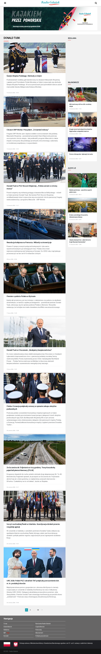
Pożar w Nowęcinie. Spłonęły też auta (81, 154)
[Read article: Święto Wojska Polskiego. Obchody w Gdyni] (34, 60)
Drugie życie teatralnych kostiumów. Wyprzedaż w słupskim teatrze (80, 130)
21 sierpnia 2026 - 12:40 (75, 244)
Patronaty (39, 630)
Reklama (6, 630)
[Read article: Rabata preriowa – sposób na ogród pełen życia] (82, 181)
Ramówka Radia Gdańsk (43, 623)
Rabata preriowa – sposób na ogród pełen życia (80, 191)
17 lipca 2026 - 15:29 (12, 313)
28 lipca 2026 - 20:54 (12, 259)
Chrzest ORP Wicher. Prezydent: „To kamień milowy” (28, 129)
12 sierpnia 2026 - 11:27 (13, 205)
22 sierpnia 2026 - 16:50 (75, 133)
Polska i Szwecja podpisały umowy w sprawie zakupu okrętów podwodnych (31, 407)
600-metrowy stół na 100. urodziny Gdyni (80, 105)
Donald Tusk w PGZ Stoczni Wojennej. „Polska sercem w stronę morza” (32, 187)
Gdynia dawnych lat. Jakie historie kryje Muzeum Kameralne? (80, 241)
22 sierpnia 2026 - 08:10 (75, 194)
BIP (5, 633)
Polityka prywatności (42, 636)
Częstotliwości (40, 626)
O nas (5, 623)
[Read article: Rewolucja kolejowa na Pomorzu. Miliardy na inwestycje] (34, 226)
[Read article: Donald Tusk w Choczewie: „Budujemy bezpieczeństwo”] (34, 334)
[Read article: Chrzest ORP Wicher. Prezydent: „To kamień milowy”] (34, 113)
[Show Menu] (5, 3)
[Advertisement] (84, 59)
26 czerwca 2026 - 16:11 (13, 487)
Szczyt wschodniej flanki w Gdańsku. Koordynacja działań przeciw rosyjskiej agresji (33, 525)
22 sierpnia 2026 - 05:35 (75, 219)
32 (38, 610)
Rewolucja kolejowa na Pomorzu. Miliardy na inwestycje (29, 242)
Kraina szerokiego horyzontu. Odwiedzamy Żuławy (78, 216)
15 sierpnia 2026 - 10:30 (13, 92)
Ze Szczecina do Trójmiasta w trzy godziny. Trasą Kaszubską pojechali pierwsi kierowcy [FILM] (31, 468)
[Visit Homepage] (50, 3)
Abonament (39, 633)
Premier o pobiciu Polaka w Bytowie (21, 296)
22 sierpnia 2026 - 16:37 (75, 158)
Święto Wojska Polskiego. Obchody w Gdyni (24, 76)
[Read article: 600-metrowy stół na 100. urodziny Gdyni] (82, 95)
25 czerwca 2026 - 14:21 (13, 543)
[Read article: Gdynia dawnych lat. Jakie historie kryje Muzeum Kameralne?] (82, 231)
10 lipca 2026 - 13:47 (12, 369)
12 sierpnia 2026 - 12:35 (13, 149)
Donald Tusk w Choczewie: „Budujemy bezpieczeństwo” (29, 350)
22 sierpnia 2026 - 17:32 (75, 109)
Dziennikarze (8, 626)
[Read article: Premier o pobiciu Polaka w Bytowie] (34, 280)
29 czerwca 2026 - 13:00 (13, 430)
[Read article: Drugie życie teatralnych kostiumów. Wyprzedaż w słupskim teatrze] (82, 120)
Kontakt (6, 636)
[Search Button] (96, 3)
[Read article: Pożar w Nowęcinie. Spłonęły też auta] (82, 145)
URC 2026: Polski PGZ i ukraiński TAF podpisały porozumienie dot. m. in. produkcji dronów (33, 582)
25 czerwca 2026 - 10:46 (13, 602)
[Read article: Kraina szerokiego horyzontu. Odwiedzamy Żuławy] (82, 206)
